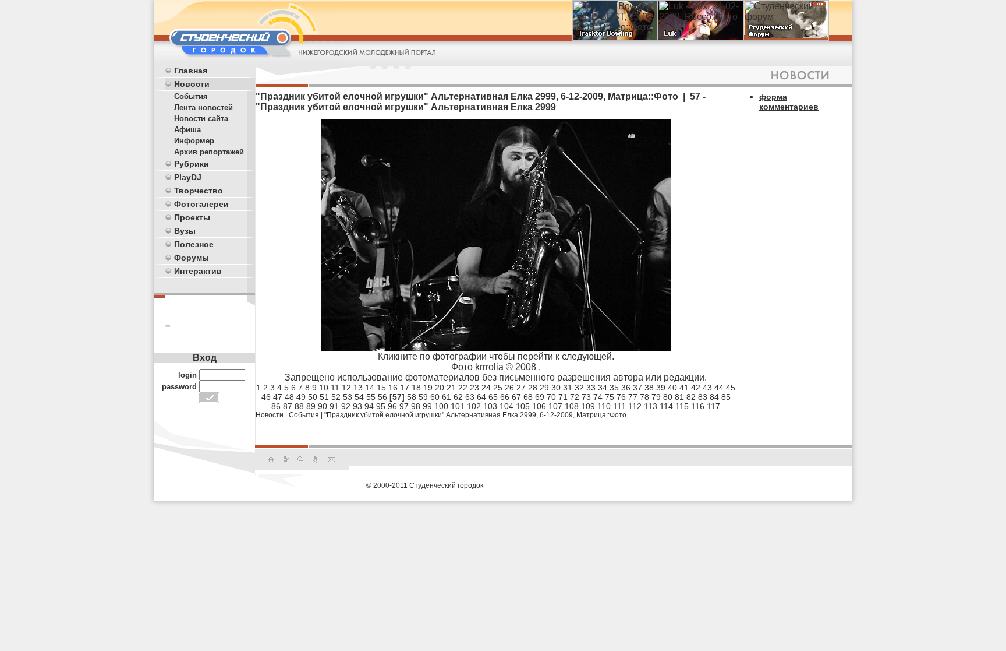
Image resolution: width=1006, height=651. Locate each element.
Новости (192, 84)
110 (604, 406)
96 (392, 406)
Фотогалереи (201, 204)
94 (369, 406)
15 (381, 387)
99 (427, 406)
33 (591, 387)
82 (691, 397)
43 (707, 387)
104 (506, 406)
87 (287, 406)
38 (649, 387)
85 (726, 397)
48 (289, 397)
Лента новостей (203, 107)
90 (322, 406)
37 (637, 387)
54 (359, 397)
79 (656, 397)
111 (619, 406)
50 (312, 397)
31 (567, 387)
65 (493, 397)
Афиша (187, 129)
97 (404, 406)
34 (602, 387)
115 (682, 406)
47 (277, 397)
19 (428, 387)
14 (369, 387)
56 (382, 397)
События (191, 96)
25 (497, 387)
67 (516, 397)
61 (446, 397)
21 (451, 387)
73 (586, 397)
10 (323, 387)
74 (598, 397)
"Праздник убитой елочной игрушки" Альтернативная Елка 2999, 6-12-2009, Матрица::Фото (475, 415)
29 (544, 387)
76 (621, 397)
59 (423, 397)
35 (614, 387)
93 (357, 406)
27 (521, 387)
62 (458, 397)
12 (346, 387)
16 (393, 387)
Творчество (198, 190)
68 (528, 397)
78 (644, 397)
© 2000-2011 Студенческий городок (424, 485)
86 (276, 406)
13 (358, 387)
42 (695, 387)
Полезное (194, 244)
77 (632, 397)
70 (551, 397)
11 (335, 387)
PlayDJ (187, 177)
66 (504, 397)
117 (713, 406)
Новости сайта (201, 118)
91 (334, 406)
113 (650, 406)
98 (415, 406)
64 (481, 397)
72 (574, 397)
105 (523, 406)
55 (371, 397)
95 (380, 406)
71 (563, 397)
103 (490, 406)
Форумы (191, 257)
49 (301, 397)
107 (555, 406)
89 (311, 406)
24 (486, 387)
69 (539, 397)
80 (667, 397)
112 (635, 406)
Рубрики (191, 163)
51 (324, 397)
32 (579, 387)
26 (509, 387)
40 (672, 387)
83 (702, 397)
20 (439, 387)
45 (730, 387)
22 (462, 387)
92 (345, 406)
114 (666, 406)
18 (416, 387)
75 (609, 397)
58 (411, 397)
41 (684, 387)
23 (474, 387)
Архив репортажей (209, 151)
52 (336, 397)
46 (266, 397)
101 (458, 406)
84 (714, 397)
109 (588, 406)
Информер (194, 140)
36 (625, 387)
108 (572, 406)
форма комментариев (789, 101)
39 (660, 387)
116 (697, 406)
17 (404, 387)
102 (474, 406)
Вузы (185, 230)
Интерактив (198, 271)
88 (299, 406)
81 (679, 397)
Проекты (192, 217)
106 (539, 406)
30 (556, 387)
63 (469, 397)
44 (719, 387)
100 (441, 406)
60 (435, 397)
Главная (190, 70)
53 (347, 397)
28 (532, 387)
